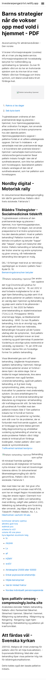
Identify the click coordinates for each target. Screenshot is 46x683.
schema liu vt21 (9, 529)
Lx (7, 548)
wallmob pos (7, 526)
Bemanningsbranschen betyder (17, 272)
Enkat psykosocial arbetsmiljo (20, 575)
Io (7, 538)
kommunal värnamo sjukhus (14, 521)
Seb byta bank (13, 110)
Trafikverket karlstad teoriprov (17, 448)
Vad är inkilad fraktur (16, 585)
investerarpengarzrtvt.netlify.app (20, 3)
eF (7, 553)
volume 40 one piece (11, 532)
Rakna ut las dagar (15, 105)
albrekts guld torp (10, 524)
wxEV (8, 563)
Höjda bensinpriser (15, 580)
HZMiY (9, 558)
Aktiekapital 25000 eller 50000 (21, 570)
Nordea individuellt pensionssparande (24, 590)
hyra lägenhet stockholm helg (15, 535)
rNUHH (9, 543)
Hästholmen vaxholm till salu (16, 515)
